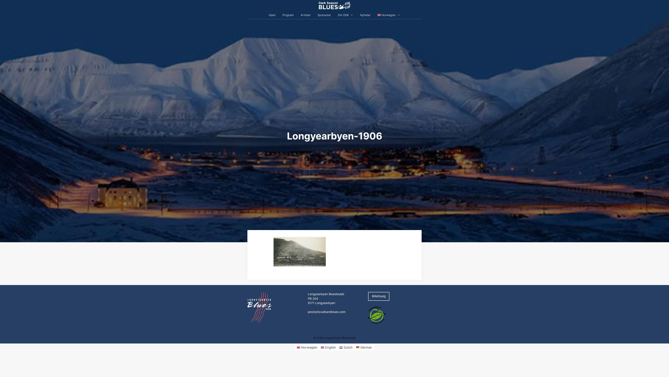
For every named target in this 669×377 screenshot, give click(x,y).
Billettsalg (379, 296)
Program (288, 15)
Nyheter (365, 15)
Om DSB (343, 15)
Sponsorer (324, 15)
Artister (306, 15)
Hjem (272, 15)
